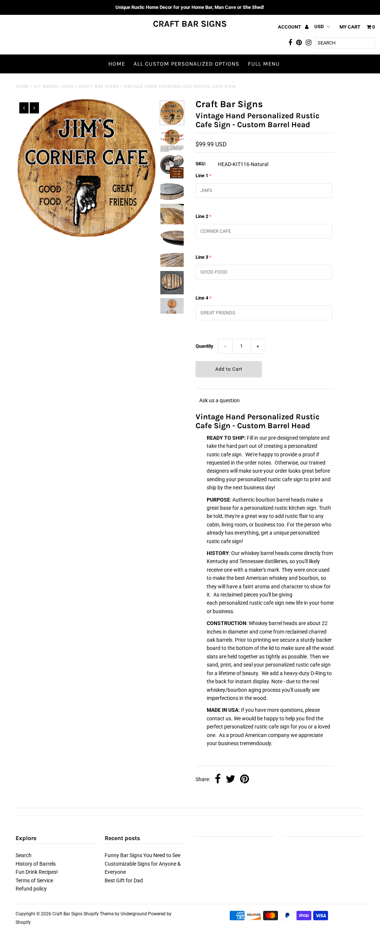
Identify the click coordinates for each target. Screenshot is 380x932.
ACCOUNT (290, 27)
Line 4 (202, 298)
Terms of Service (34, 880)
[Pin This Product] (244, 780)
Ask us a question (219, 400)
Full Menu (264, 63)
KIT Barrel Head (53, 86)
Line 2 (202, 216)
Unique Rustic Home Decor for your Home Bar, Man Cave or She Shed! (189, 7)
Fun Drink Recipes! (37, 872)
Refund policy (31, 889)
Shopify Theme (98, 913)
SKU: (201, 163)
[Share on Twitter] (230, 780)
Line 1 (202, 175)
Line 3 (202, 257)
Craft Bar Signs (190, 24)
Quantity (204, 346)
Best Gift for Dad (124, 880)
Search (24, 855)
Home (116, 63)
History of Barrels (36, 864)
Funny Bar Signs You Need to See (142, 855)
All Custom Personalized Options (186, 63)
